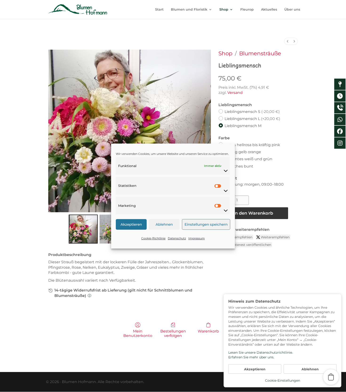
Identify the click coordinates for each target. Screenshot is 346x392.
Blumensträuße (260, 53)
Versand (235, 92)
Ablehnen (164, 224)
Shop (223, 10)
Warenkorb (208, 331)
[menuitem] (287, 41)
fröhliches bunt (239, 166)
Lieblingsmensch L (252, 118)
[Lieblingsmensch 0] (83, 229)
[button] (331, 377)
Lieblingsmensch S (252, 111)
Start (159, 10)
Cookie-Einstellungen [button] (282, 380)
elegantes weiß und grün (248, 159)
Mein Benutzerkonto (137, 333)
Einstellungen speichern (206, 224)
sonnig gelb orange (243, 152)
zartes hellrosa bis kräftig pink (252, 145)
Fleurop (247, 10)
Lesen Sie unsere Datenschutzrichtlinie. (260, 352)
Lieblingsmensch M (243, 126)
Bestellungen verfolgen (173, 333)
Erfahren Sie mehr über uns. (251, 357)
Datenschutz (177, 238)
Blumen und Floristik (189, 10)
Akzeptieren (131, 224)
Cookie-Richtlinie (153, 238)
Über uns (292, 10)
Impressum (196, 238)
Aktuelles (269, 10)
